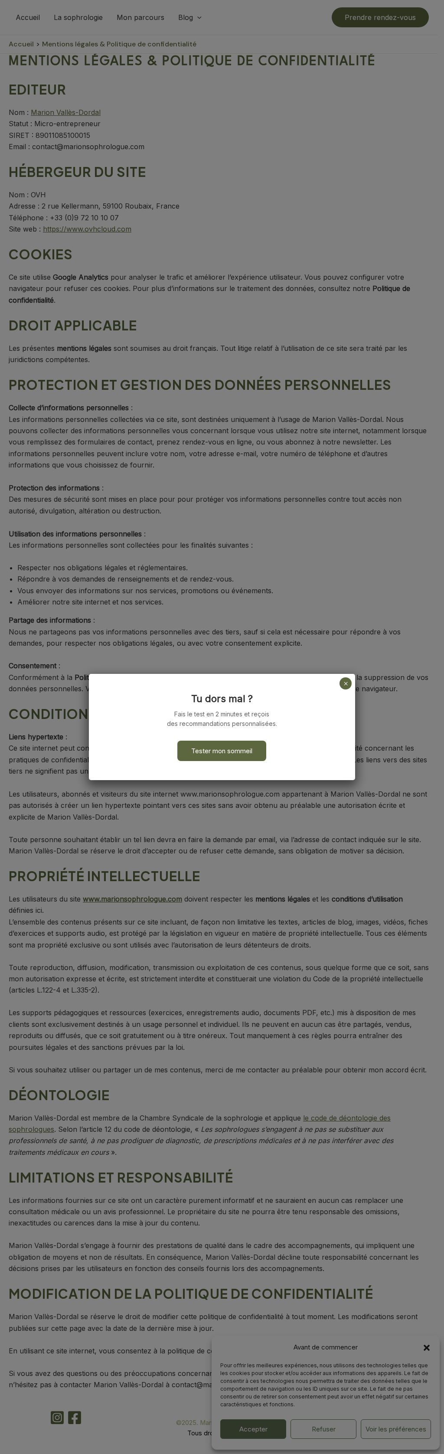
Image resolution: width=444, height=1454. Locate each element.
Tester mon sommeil (221, 751)
